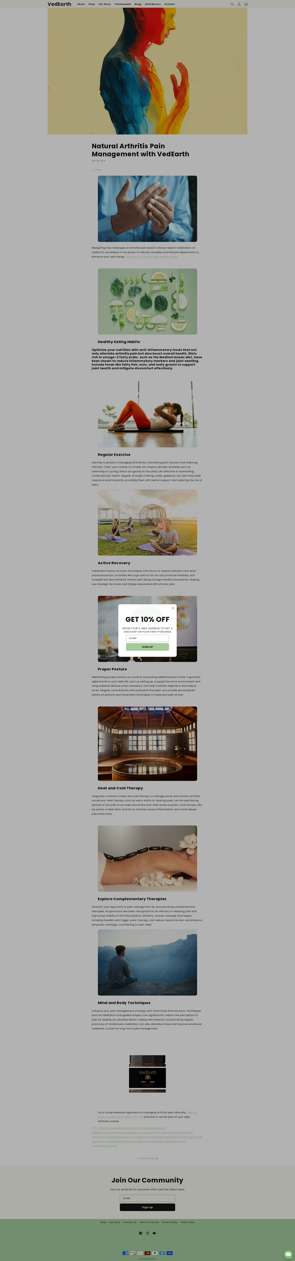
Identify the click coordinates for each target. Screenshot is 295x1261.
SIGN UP (147, 647)
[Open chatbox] (288, 1254)
